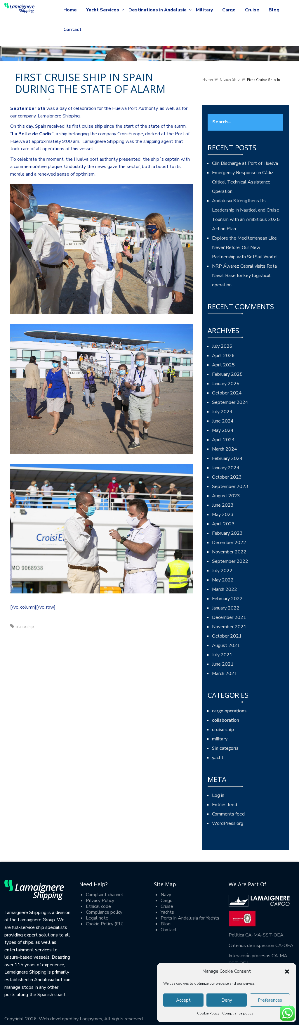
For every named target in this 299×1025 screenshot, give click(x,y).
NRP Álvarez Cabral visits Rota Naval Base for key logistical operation (244, 275)
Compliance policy (237, 1013)
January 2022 (225, 608)
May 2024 (223, 430)
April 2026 (223, 355)
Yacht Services (102, 10)
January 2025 (225, 383)
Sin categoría (225, 748)
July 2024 (222, 411)
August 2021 (226, 645)
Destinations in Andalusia (157, 10)
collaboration (225, 720)
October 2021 (227, 636)
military (219, 739)
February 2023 (227, 533)
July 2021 (222, 655)
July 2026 (222, 346)
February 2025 (227, 374)
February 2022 (227, 598)
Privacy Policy (100, 900)
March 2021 (224, 673)
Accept (183, 1000)
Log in (218, 795)
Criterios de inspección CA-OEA (261, 945)
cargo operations (229, 711)
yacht (217, 757)
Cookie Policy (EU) (105, 924)
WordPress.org (227, 823)
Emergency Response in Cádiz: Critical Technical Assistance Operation (243, 182)
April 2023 (223, 524)
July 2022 (222, 570)
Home (70, 10)
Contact (72, 29)
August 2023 (226, 496)
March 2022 (224, 589)
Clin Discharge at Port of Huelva (245, 163)
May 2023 (223, 514)
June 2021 (223, 664)
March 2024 (224, 449)
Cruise (252, 10)
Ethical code (98, 906)
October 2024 (227, 393)
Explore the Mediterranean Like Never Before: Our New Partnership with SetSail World (244, 247)
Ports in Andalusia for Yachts (190, 918)
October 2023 (227, 477)
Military (204, 10)
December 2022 (229, 542)
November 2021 (229, 627)
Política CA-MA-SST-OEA (256, 935)
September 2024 (230, 402)
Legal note (97, 918)
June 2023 (223, 505)
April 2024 (223, 440)
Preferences (270, 1000)
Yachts (167, 912)
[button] (287, 971)
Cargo (229, 10)
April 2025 (223, 365)
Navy (166, 894)
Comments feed (228, 814)
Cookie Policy (208, 1013)
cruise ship (230, 79)
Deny (226, 1000)
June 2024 (223, 421)
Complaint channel (104, 894)
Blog (274, 10)
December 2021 (229, 617)
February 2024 (227, 458)
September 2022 (230, 561)
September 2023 (230, 486)
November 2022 (229, 552)
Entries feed (224, 804)
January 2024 (225, 468)
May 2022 (223, 580)
